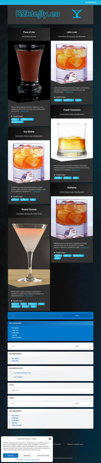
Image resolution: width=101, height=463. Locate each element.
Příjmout (10, 455)
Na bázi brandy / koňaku (67, 114)
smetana (25, 306)
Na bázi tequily (71, 36)
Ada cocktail (15, 328)
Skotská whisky (78, 255)
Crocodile (19, 377)
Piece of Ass (29, 32)
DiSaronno (67, 178)
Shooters (33, 36)
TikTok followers (58, 458)
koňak (76, 178)
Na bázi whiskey (64, 192)
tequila (78, 100)
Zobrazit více (24, 111)
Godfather (72, 187)
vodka (33, 199)
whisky (57, 258)
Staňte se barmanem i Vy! (23, 373)
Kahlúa (24, 304)
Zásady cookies (19, 459)
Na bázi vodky (28, 136)
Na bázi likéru (26, 36)
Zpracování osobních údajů (31, 459)
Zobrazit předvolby (43, 455)
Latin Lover (72, 32)
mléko (41, 304)
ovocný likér (16, 306)
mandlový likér (69, 100)
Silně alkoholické (80, 36)
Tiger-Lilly (14, 335)
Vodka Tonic (15, 330)
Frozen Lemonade (17, 337)
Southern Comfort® (27, 119)
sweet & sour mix (17, 122)
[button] (50, 439)
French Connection (71, 110)
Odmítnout (27, 455)
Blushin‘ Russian (29, 209)
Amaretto (15, 119)
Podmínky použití (54, 444)
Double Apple (15, 332)
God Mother (29, 131)
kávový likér (32, 304)
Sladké (40, 214)
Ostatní (72, 192)
